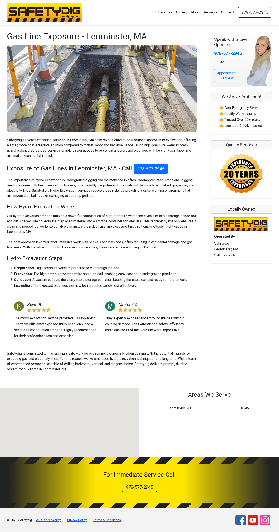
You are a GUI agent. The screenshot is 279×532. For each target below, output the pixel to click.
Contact (227, 12)
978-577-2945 (254, 12)
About (196, 12)
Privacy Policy (77, 520)
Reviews (211, 12)
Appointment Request (226, 75)
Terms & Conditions (107, 520)
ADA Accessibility (48, 520)
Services (165, 12)
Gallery (181, 12)
